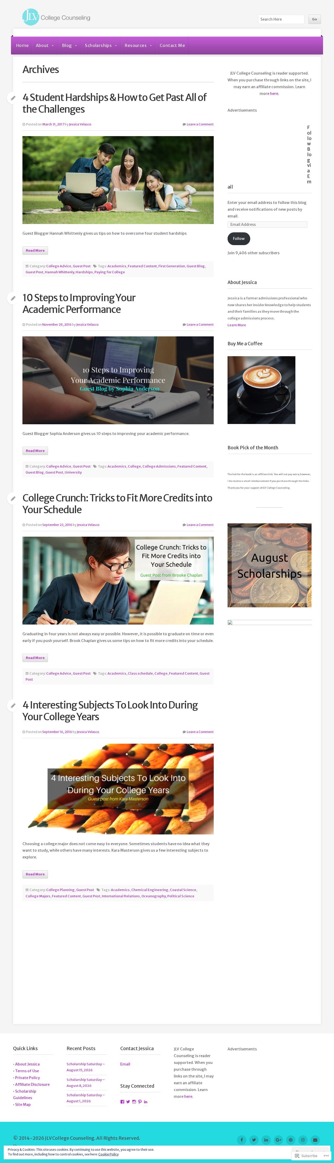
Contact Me (172, 45)
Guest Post (82, 266)
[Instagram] (303, 1140)
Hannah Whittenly (59, 272)
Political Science (180, 896)
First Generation (171, 266)
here (274, 93)
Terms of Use (27, 1071)
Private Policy (27, 1077)
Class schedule (140, 673)
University (73, 472)
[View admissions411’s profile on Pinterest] (140, 1102)
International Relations (121, 896)
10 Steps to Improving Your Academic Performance (78, 304)
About (42, 45)
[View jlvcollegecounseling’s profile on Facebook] (122, 1102)
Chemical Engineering (149, 890)
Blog (67, 45)
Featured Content (142, 266)
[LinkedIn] (266, 1140)
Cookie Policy (108, 1154)
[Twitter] (254, 1140)
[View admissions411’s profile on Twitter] (128, 1102)
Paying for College (109, 272)
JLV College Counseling (55, 17)
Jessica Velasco (80, 124)
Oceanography (153, 896)
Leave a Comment (200, 124)
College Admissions (159, 466)
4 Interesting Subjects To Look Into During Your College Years (110, 711)
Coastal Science (183, 890)
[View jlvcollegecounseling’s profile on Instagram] (134, 1102)
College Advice (58, 266)
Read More (35, 250)
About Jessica (27, 1064)
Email (125, 1064)
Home (22, 45)
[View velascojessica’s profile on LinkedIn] (146, 1102)
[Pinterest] (290, 1140)
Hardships (84, 272)
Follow (239, 238)
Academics (117, 266)
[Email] (315, 1140)
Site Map (23, 1104)
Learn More (237, 325)
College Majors (38, 896)
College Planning (60, 890)
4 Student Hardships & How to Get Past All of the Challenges (114, 103)
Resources (136, 45)
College (134, 466)
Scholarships (98, 45)
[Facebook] (241, 1140)
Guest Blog (196, 266)
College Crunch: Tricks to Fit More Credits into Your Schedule (117, 504)
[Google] (278, 1140)
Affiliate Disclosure (32, 1084)
